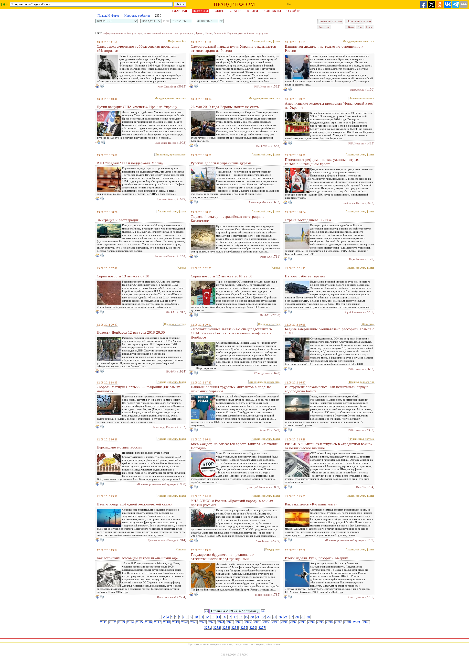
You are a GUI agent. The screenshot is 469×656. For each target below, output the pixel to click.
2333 (302, 622)
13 (212, 617)
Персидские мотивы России (119, 447)
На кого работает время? (305, 276)
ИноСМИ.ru (357, 89)
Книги (252, 11)
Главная (179, 11)
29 (302, 617)
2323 (211, 622)
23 (269, 617)
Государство (272, 549)
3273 (225, 627)
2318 (166, 622)
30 (308, 617)
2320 (184, 622)
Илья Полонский (166, 597)
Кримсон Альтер (166, 198)
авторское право (184, 33)
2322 (202, 622)
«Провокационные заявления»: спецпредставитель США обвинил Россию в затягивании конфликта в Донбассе (231, 333)
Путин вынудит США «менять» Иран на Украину (137, 107)
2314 (130, 622)
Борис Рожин (262, 594)
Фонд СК (265, 256)
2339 (356, 622)
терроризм (261, 33)
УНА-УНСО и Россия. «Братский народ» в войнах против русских (232, 503)
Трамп (199, 33)
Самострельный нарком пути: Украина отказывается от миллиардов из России (233, 48)
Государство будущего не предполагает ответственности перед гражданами (223, 557)
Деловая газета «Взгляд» (162, 540)
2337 (338, 622)
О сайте (293, 11)
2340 (365, 622)
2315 (139, 622)
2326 (238, 622)
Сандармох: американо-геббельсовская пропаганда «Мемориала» (138, 48)
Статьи (236, 11)
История (181, 549)
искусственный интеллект (159, 33)
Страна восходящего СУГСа (308, 220)
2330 (275, 622)
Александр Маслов (259, 202)
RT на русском (262, 373)
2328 (257, 622)
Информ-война (177, 41)
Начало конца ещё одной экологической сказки (134, 504)
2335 (320, 622)
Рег (289, 4)
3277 (261, 627)
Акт (359, 27)
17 (235, 617)
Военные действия (175, 323)
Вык (369, 27)
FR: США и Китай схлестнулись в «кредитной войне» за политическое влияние (328, 446)
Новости (200, 11)
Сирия (182, 267)
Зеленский (220, 33)
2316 (148, 622)
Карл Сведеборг (167, 86)
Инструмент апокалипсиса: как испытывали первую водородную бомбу (326, 389)
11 (201, 617)
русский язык (246, 33)
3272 (216, 627)
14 (218, 617)
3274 (234, 627)
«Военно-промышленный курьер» (156, 484)
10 (196, 617)
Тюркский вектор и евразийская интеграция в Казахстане (227, 219)
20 (252, 617)
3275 (243, 627)
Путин (208, 33)
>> (263, 611)
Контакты (272, 11)
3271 (207, 627)
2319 (175, 622)
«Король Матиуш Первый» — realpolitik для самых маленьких (138, 389)
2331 (284, 622)
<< (206, 611)
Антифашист (263, 540)
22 (263, 617)
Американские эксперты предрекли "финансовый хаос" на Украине (329, 105)
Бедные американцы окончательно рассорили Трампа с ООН (329, 331)
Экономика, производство (170, 154)
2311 (103, 622)
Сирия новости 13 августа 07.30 (123, 276)
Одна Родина (356, 259)
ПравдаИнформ (108, 15)
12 (207, 617)
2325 (229, 622)
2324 (220, 622)
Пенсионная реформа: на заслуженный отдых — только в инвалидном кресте (324, 162)
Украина (232, 33)
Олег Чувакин (356, 597)
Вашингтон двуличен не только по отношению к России (324, 48)
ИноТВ (360, 487)
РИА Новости (262, 86)
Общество (368, 323)
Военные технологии (361, 381)
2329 (266, 622)
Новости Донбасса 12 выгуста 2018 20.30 (131, 332)
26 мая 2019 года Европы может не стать (225, 107)
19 (246, 617)
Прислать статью (359, 21)
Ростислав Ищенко (165, 255)
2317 (157, 622)
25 (280, 617)
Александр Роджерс (164, 427)
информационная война (117, 33)
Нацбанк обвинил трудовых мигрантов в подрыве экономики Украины (231, 389)
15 (224, 617)
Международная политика (358, 41)
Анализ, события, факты (266, 41)
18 (241, 617)
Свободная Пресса (165, 142)
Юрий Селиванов (354, 312)
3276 (252, 627)
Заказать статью (330, 21)
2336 (329, 622)
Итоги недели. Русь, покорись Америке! (317, 558)
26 (286, 617)
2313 (121, 622)
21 (257, 617)
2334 (311, 622)
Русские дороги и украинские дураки (221, 163)
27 (291, 617)
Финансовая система (362, 98)
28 (297, 617)
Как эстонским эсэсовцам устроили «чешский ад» (137, 558)
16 (229, 617)
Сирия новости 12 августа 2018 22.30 (221, 276)
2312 (112, 622)
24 (274, 617)
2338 (347, 622)
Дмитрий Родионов (258, 487)
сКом (350, 27)
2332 (293, 622)
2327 (248, 622)
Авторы (324, 27)
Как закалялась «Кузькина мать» (311, 504)
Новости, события (137, 15)
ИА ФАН (171, 312)
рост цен (137, 33)
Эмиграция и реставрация (118, 220)
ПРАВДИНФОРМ (234, 4)
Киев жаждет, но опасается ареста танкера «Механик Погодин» (234, 446)
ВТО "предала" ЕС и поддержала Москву (130, 163)
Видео (218, 11)
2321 (193, 622)
